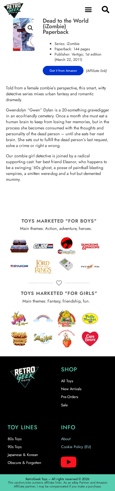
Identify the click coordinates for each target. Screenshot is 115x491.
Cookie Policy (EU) (76, 447)
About (65, 439)
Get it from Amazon (63, 70)
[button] (88, 9)
